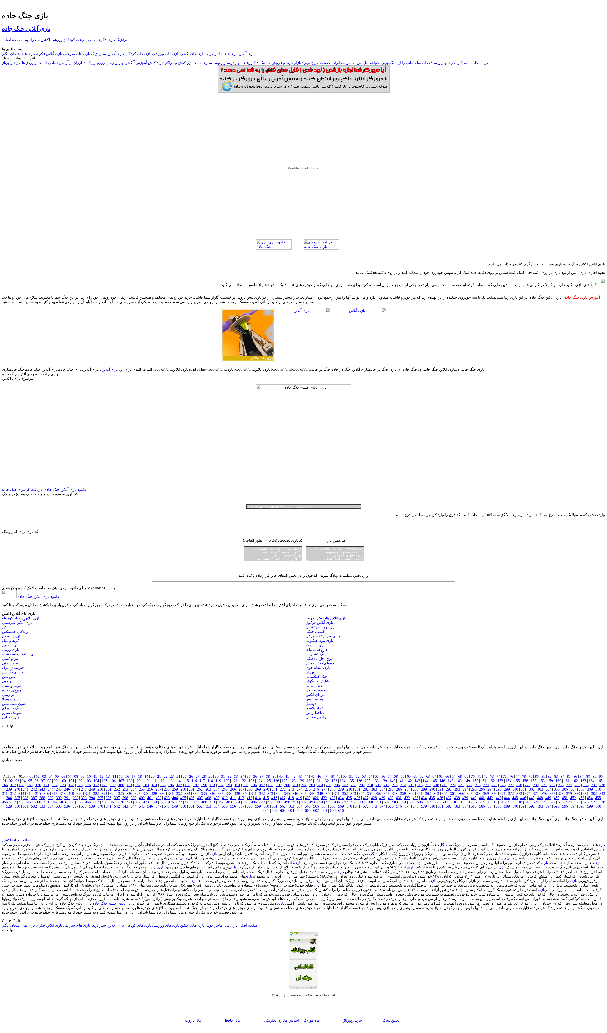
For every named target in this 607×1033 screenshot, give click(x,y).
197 (262, 785)
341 (254, 793)
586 (482, 806)
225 (494, 785)
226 (503, 785)
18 (140, 776)
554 (216, 806)
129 (301, 781)
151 (484, 781)
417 (282, 798)
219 (444, 785)
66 (447, 776)
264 (216, 789)
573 (374, 806)
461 (46, 802)
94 (24, 781)
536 (67, 806)
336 (212, 793)
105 (104, 781)
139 (384, 781)
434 (424, 798)
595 (557, 806)
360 (411, 793)
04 (50, 776)
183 (146, 785)
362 (428, 793)
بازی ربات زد (315, 645)
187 (179, 785)
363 (436, 793)
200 (287, 785)
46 (319, 776)
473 (146, 802)
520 (536, 802)
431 (399, 798)
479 (196, 802)
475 (163, 802)
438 (457, 798)
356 (378, 793)
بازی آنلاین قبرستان (17, 623)
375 (536, 793)
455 (598, 798)
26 (191, 776)
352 (345, 793)
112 (162, 781)
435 (432, 798)
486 (254, 802)
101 (71, 781)
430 (390, 798)
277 (324, 789)
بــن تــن (8, 677)
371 (503, 793)
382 (594, 793)
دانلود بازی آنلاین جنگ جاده (38, 596)
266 (233, 789)
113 (170, 781)
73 (492, 776)
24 (178, 776)
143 (417, 781)
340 (245, 793)
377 (552, 793)
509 (445, 802)
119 (218, 781)
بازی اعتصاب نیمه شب (20, 654)
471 (129, 802)
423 (332, 798)
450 (556, 798)
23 (172, 776)
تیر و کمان (10, 659)
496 (337, 802)
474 (154, 802)
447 (531, 798)
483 (229, 802)
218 (436, 785)
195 (245, 785)
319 (71, 793)
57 (389, 776)
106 (113, 781)
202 (304, 785)
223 (478, 785)
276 (316, 789)
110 (146, 781)
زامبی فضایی (12, 717)
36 (255, 776)
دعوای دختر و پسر (319, 663)
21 (159, 776)
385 (17, 798)
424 (341, 798)
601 (266, 811)
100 (63, 781)
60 (409, 776)
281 (357, 789)
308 (581, 789)
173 (63, 785)
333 (187, 793)
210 (370, 785)
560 (266, 806)
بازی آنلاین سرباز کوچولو (21, 618)
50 (345, 776)
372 (511, 793)
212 (386, 785)
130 (309, 781)
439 (465, 798)
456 (5, 802)
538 (84, 806)
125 (268, 781)
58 (396, 776)
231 (544, 785)
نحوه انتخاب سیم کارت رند (469, 63)
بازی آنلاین (247, 54)
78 (524, 776)
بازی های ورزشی (165, 54)
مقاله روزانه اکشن (16, 840)
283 (374, 789)
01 (31, 776)
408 (208, 798)
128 (293, 781)
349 (320, 793)
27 (197, 776)
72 (485, 776)
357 (386, 793)
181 (129, 785)
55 (377, 776)
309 (590, 789)
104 (96, 781)
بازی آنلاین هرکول (319, 623)
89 (594, 776)
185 (163, 785)
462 (55, 802)
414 (258, 798)
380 (577, 793)
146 (442, 781)
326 (129, 793)
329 (154, 793)
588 (498, 806)
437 (448, 798)
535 (59, 806)
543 (125, 806)
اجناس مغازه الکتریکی (281, 1020)
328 (146, 793)
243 (42, 789)
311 (5, 793)
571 (357, 806)
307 (573, 789)
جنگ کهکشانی (316, 677)
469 (113, 802)
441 (482, 798)
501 (378, 802)
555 (225, 806)
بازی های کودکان (138, 54)
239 (9, 789)
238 (602, 785)
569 (341, 806)
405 (183, 798)
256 (150, 789)
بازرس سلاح (11, 636)
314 (29, 793)
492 (304, 802)
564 (299, 806)
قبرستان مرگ (13, 668)
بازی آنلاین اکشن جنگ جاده (113, 903)
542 (117, 806)
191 (212, 785)
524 (569, 802)
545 (142, 806)
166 (5, 785)
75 (505, 776)
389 (50, 798)
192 (221, 785)
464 (71, 802)
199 (279, 785)
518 (519, 802)
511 (461, 802)
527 (594, 802)
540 (100, 806)
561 (274, 806)
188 (187, 785)
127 (284, 781)
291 (440, 789)
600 (598, 806)
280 (349, 789)
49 (338, 776)
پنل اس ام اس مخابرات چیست (344, 63)
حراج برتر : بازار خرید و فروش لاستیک (289, 63)
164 (591, 781)
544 (133, 806)
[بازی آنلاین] (359, 361)
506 (420, 802)
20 (153, 776)
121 (235, 781)
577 (407, 806)
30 (217, 776)
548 (167, 806)
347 (303, 793)
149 (467, 781)
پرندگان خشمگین (15, 632)
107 (121, 781)
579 (424, 806)
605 (299, 811)
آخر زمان (9, 695)
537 (75, 806)
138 (376, 781)
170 (38, 785)
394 (92, 798)
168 (21, 785)
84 (562, 776)
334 (195, 793)
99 (56, 781)
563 (291, 806)
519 (527, 802)
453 (581, 798)
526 (586, 802)
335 (204, 793)
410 (225, 798)
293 (457, 789)
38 (268, 776)
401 (150, 798)
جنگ (445, 845)
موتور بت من (315, 690)
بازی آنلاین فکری (49, 54)
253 (125, 789)
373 (519, 793)
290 (432, 789)
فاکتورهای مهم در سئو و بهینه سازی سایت (226, 63)
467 (96, 802)
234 (569, 785)
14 (114, 776)
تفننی (92, 40)
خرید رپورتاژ (11, 63)
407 (200, 798)
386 (25, 798)
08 (76, 776)
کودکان (69, 40)
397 (117, 798)
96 (36, 781)
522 (552, 802)
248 (84, 789)
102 (80, 781)
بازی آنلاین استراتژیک (107, 54)
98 (49, 781)
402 (158, 798)
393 (84, 798)
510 (453, 802)
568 (333, 806)
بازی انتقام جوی (317, 668)
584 (465, 806)
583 (457, 806)
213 (395, 785)
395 (100, 798)
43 (300, 776)
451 (565, 798)
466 (88, 802)
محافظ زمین (315, 713)
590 (515, 806)
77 (518, 776)
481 (212, 802)
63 (428, 776)
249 (92, 789)
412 (241, 798)
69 (466, 776)
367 (469, 793)
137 (367, 781)
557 (241, 806)
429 (382, 798)
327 (137, 793)
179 (113, 785)
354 (361, 793)
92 (11, 781)
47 (325, 776)
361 (420, 793)
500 (370, 802)
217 (428, 785)
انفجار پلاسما (315, 708)
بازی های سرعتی (76, 54)
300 (515, 789)
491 (295, 802)
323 (104, 793)
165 (600, 781)
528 (602, 802)
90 (601, 776)
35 (249, 776)
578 (415, 806)
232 (552, 785)
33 (236, 776)
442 (490, 798)
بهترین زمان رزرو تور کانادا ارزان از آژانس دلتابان (86, 63)
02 (38, 776)
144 (425, 781)
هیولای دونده (11, 690)
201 (295, 785)
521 (544, 802)
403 (167, 798)
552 (200, 806)
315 (38, 793)
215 (411, 785)
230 (536, 785)
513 (478, 802)
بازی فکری (106, 40)
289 (424, 789)
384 (9, 798)
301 (523, 789)
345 (287, 793)
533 (42, 806)
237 (594, 785)
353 (353, 793)
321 (88, 793)
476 (171, 802)
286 (399, 789)
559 (258, 806)
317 (54, 793)
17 (133, 776)
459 (30, 802)
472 (138, 802)
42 (293, 776)
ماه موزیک (312, 1020)
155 (517, 781)
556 (233, 806)
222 (469, 785)
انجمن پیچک (391, 1020)
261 (191, 789)
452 (573, 798)
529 (9, 806)
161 (567, 781)
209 (362, 785)
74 (498, 776)
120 (226, 781)
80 (537, 776)
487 (262, 802)
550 (183, 806)
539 (92, 806)
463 (63, 802)
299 (507, 789)
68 (460, 776)
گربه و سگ (10, 641)
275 (308, 789)
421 (316, 798)
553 (208, 806)
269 (258, 789)
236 (586, 785)
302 (532, 789)
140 (392, 781)
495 (328, 802)
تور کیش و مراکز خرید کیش (170, 63)
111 (153, 781)
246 (67, 789)
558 (250, 806)
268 (250, 789)
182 (138, 785)
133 (334, 781)
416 (274, 798)
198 (270, 785)
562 (283, 806)
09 (82, 776)
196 (254, 785)
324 (112, 793)
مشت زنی (10, 663)
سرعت (81, 40)
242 (34, 789)
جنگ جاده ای (12, 708)
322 (96, 793)
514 (486, 802)
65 (441, 776)
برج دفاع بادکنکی (318, 659)
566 (316, 806)
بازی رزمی (10, 650)
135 (351, 781)
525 (577, 802)
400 (142, 798)
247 (75, 789)
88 (588, 776)
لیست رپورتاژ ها (34, 63)
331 (171, 793)
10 (89, 776)
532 (34, 806)
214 (403, 785)
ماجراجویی (31, 40)
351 (337, 793)
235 (577, 785)
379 (569, 793)
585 (474, 806)
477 (179, 802)
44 (306, 776)
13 (108, 776)
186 (171, 785)
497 (345, 802)
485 (245, 802)
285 (391, 789)
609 (333, 811)
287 (407, 789)
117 (202, 781)
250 (100, 789)
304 (548, 789)
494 (320, 802)
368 (478, 793)
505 (411, 802)
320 (79, 793)
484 (237, 802)
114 (178, 781)
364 (444, 793)
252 (117, 789)
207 (345, 785)
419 (299, 798)
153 (500, 781)
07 (70, 776)
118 (210, 781)
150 (475, 781)
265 (225, 789)
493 (312, 802)
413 (249, 798)
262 (200, 789)
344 (278, 793)
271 (274, 789)
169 (30, 785)
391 (67, 798)
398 (125, 798)
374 (527, 793)
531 (25, 806)
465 (80, 802)
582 (449, 806)
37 (261, 776)
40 (281, 776)
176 (88, 785)
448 (540, 798)
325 (121, 793)
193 (229, 785)
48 (332, 776)
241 (25, 789)
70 (473, 776)
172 (55, 785)
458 (21, 802)
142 (409, 781)
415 (266, 798)
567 (324, 806)
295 (474, 789)
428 (374, 798)
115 (186, 781)
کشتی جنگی (315, 632)
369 (486, 793)
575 (391, 806)
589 (507, 806)
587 (490, 806)
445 (515, 798)
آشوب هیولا (10, 699)
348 (312, 793)
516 (503, 802)
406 (191, 798)
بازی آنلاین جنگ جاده (26, 29)
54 (370, 776)
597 (573, 806)
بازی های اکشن (192, 54)
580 (432, 806)
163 (583, 781)
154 (508, 781)
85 (569, 776)
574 (382, 806)
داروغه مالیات (316, 650)
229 (527, 785)
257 (158, 789)
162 (575, 781)
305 (557, 789)
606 (308, 811)
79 (530, 776)
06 (63, 776)
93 (17, 781)
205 (328, 785)
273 (291, 789)
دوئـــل (310, 704)
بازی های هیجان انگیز (18, 54)
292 (449, 789)
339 (237, 793)
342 (262, 793)
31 (223, 776)
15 (121, 776)
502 (387, 802)
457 (13, 802)
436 (440, 798)
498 (353, 802)
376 (544, 793)
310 (598, 789)
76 (511, 776)
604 (291, 811)
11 (95, 776)
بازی (601, 845)
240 (17, 789)
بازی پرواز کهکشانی (320, 627)
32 (229, 776)
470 (121, 802)
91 (4, 781)
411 (233, 798)
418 (291, 798)
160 (558, 781)
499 (362, 802)
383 (602, 793)
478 (187, 802)
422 (324, 798)
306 (565, 789)
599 (590, 806)
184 (154, 785)
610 (341, 811)
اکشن (45, 40)
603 (283, 811)
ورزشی (57, 40)
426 (357, 798)
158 (542, 781)
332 (179, 793)
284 (382, 789)
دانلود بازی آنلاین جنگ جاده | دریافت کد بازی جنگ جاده (44, 490)
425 (349, 798)
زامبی (6, 681)
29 (210, 776)
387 (34, 798)
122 (243, 781)
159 (550, 781)
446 (523, 798)
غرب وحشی (11, 686)
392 (75, 798)
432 (407, 798)
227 (511, 785)
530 (17, 806)
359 (403, 793)
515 (494, 802)
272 (283, 789)
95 (30, 781)
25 (185, 776)
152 (492, 781)
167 (13, 785)
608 (324, 811)
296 (482, 789)
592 (532, 806)
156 (525, 781)
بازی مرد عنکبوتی (319, 641)
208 (353, 785)
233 (561, 785)
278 (333, 789)
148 (459, 781)
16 (127, 776)
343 (270, 793)
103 (88, 781)
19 (146, 776)
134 (342, 781)
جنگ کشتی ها (316, 654)
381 (586, 793)
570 (349, 806)
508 (436, 802)
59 (402, 776)
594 (548, 806)
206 (337, 785)
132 (326, 781)
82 (550, 776)
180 (121, 785)
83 (556, 776)
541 (108, 806)
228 (519, 785)
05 (57, 776)
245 (59, 789)
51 (351, 776)
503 (395, 802)
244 (50, 789)
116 (194, 781)
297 (490, 789)
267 (241, 789)
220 (453, 785)
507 (428, 802)
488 (270, 802)
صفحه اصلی (12, 40)
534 (50, 806)
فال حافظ (232, 1020)
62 (421, 776)
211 (378, 785)
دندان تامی (313, 686)
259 (175, 789)
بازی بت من (11, 645)
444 (507, 798)
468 (104, 802)
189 (196, 785)
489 (279, 802)
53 (364, 776)
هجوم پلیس (314, 699)
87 (582, 776)
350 (328, 793)
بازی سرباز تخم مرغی (322, 636)
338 (229, 793)
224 (486, 785)
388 (42, 798)
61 (415, 776)
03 (44, 776)
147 (450, 781)
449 (548, 798)
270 (266, 789)
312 (13, 793)
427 (365, 798)
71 (479, 776)
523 (561, 802)
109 (138, 781)
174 (71, 785)
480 (204, 802)
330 (162, 793)
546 (150, 806)
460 (38, 802)
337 (220, 793)
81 (543, 776)
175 (80, 785)
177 (96, 785)
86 (575, 776)
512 (469, 802)
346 (295, 793)
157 (533, 781)
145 (434, 781)
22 (165, 776)
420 (307, 798)
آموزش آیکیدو (136, 63)
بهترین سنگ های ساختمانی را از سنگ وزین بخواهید (408, 63)
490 (287, 802)
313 (21, 793)
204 (320, 785)
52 (357, 776)
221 (461, 785)
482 (221, 802)
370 (494, 793)
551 (191, 806)
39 (274, 776)
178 (104, 785)
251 (108, 789)
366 (461, 793)
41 (287, 776)
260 (183, 789)
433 (415, 798)
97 (43, 781)
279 (341, 789)
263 (208, 789)
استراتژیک (123, 40)
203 (312, 785)
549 (175, 806)
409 (216, 798)
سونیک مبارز (12, 713)
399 (133, 798)
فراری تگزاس (13, 672)
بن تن (6, 627)
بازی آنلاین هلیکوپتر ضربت (325, 618)
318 (63, 793)
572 (366, 806)
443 (498, 798)
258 (167, 789)
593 (540, 806)
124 (259, 781)
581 (440, 806)
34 (242, 776)
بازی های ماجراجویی (221, 54)
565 (308, 806)
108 (129, 781)
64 (434, 776)
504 (403, 802)
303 (540, 789)
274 (299, 789)
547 (158, 806)
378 (561, 793)
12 (101, 776)
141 (401, 781)
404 (175, 798)
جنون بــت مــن (14, 704)
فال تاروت (193, 1020)
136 (359, 781)
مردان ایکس (315, 695)
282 (366, 789)
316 (46, 793)
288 (415, 789)
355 (370, 793)
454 (590, 798)
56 (383, 776)
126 (276, 781)
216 (420, 785)
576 (399, 806)
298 (498, 789)
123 (251, 781)
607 (316, 811)
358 (395, 793)
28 (204, 776)
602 (274, 811)
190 (204, 785)
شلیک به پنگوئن (317, 681)
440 (473, 798)
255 (142, 789)
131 (318, 781)
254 (133, 789)
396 (108, 798)
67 (453, 776)
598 (581, 806)
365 (453, 793)
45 (313, 776)
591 (523, 806)
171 (46, 785)
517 (511, 802)
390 (59, 798)
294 (465, 789)
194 (237, 785)
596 (565, 806)
